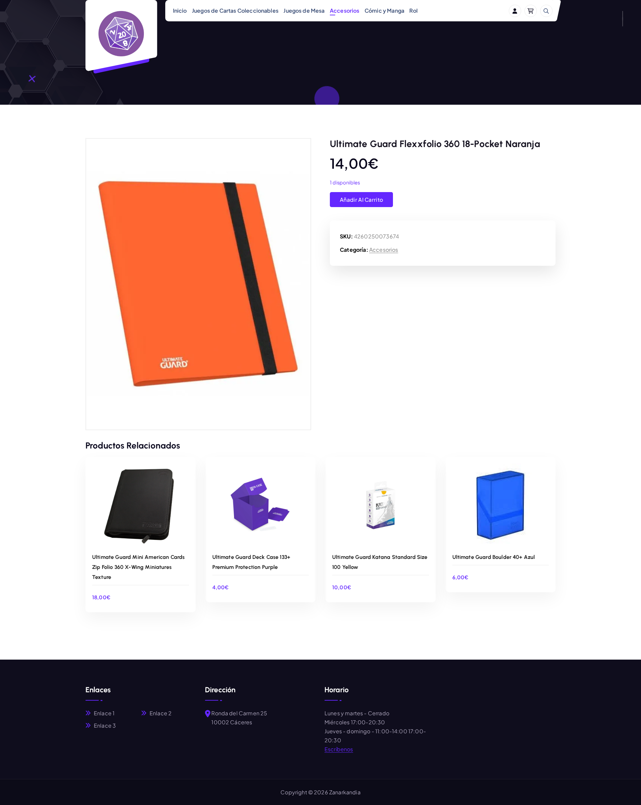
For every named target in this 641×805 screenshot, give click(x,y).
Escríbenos (339, 749)
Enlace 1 (104, 713)
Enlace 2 (161, 713)
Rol (413, 10)
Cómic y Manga (384, 10)
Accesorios (345, 10)
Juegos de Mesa (304, 10)
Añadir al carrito (361, 199)
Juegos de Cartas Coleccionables (235, 10)
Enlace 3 (105, 725)
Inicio (180, 10)
